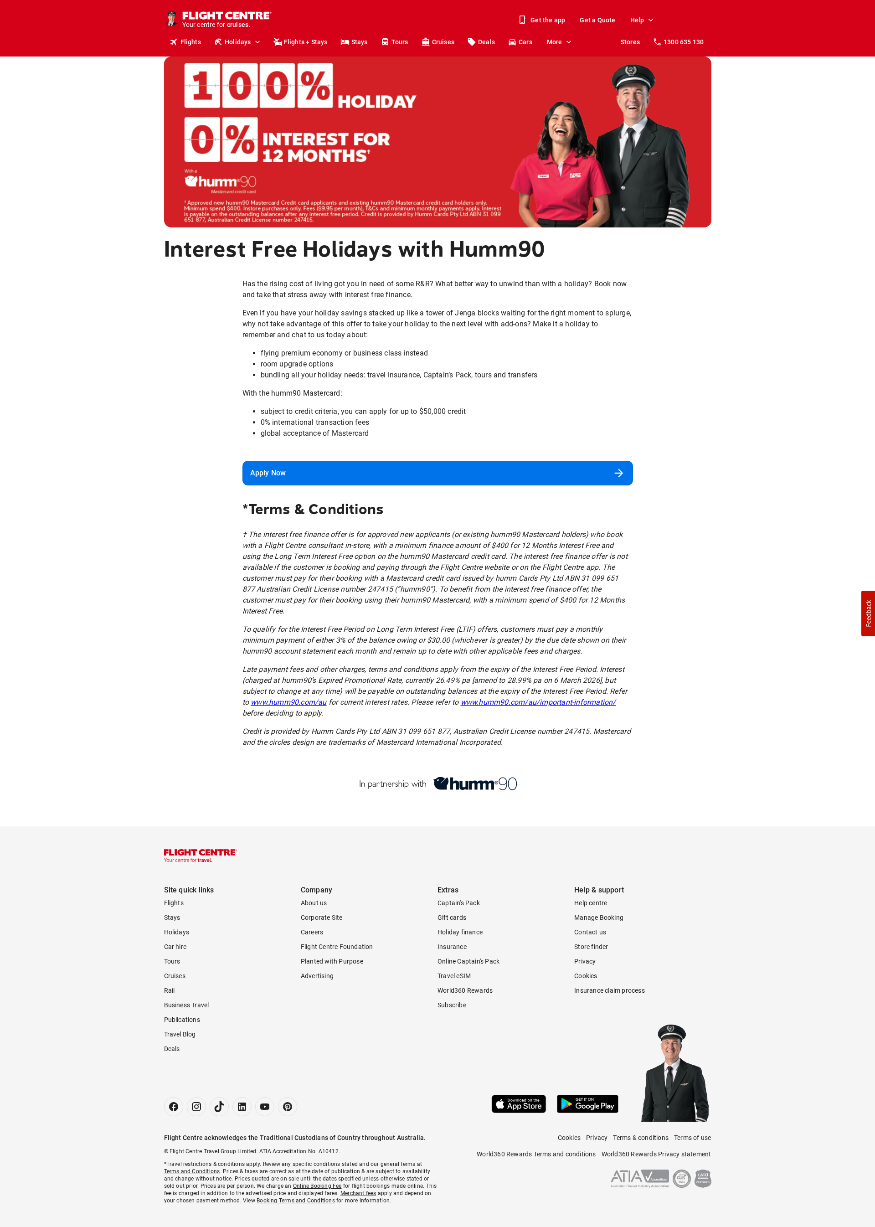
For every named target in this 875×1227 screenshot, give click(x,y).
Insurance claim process (609, 990)
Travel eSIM (454, 976)
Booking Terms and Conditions (296, 1200)
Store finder (591, 946)
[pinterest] (287, 1106)
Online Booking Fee (317, 1186)
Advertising (317, 976)
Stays (359, 42)
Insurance (452, 946)
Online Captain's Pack (468, 961)
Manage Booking (598, 917)
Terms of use (692, 1137)
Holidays (238, 42)
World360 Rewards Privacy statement (656, 1154)
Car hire (175, 946)
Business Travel (186, 1005)
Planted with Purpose (332, 961)
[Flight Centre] (200, 855)
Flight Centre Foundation (337, 946)
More (554, 42)
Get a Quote (597, 20)
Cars (525, 42)
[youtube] (264, 1106)
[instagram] (196, 1106)
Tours (399, 42)
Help (637, 20)
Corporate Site (322, 917)
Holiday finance (460, 932)
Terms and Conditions (192, 1171)
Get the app (547, 20)
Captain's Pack (459, 903)
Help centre (590, 903)
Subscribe (452, 1005)
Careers (312, 932)
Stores (630, 42)
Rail (169, 990)
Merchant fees (358, 1193)
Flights (190, 42)
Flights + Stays (306, 42)
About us (314, 903)
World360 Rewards (465, 990)
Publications (182, 1019)
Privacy (585, 961)
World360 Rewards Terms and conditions (536, 1154)
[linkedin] (242, 1106)
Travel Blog (180, 1034)
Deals (486, 42)
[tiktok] (219, 1106)
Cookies (585, 976)
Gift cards (452, 917)
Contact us (590, 932)
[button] (868, 613)
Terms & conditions (641, 1137)
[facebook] (173, 1106)
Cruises (443, 42)
